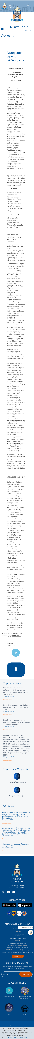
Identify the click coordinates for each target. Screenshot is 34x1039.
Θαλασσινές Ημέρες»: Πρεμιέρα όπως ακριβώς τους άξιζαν (15, 845)
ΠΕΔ (24, 1014)
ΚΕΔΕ (9, 1015)
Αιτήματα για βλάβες (17, 796)
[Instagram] (3, 892)
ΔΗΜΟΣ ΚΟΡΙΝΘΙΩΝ (13, 6)
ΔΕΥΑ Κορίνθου (9, 996)
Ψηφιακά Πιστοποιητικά (17, 782)
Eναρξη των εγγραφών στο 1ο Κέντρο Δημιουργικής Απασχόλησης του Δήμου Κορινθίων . (16, 722)
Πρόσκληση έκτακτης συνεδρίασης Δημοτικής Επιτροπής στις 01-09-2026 (16, 707)
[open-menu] (28, 6)
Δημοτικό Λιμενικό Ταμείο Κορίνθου (25, 997)
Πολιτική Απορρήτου (16, 1026)
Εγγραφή (25, 974)
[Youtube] (13, 892)
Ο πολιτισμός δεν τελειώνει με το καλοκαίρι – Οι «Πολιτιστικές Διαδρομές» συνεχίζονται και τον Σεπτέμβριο (16, 815)
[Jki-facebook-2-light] (8, 892)
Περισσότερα (12, 1037)
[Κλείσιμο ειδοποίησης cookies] (31, 1033)
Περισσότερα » (7, 699)
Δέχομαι (23, 1037)
